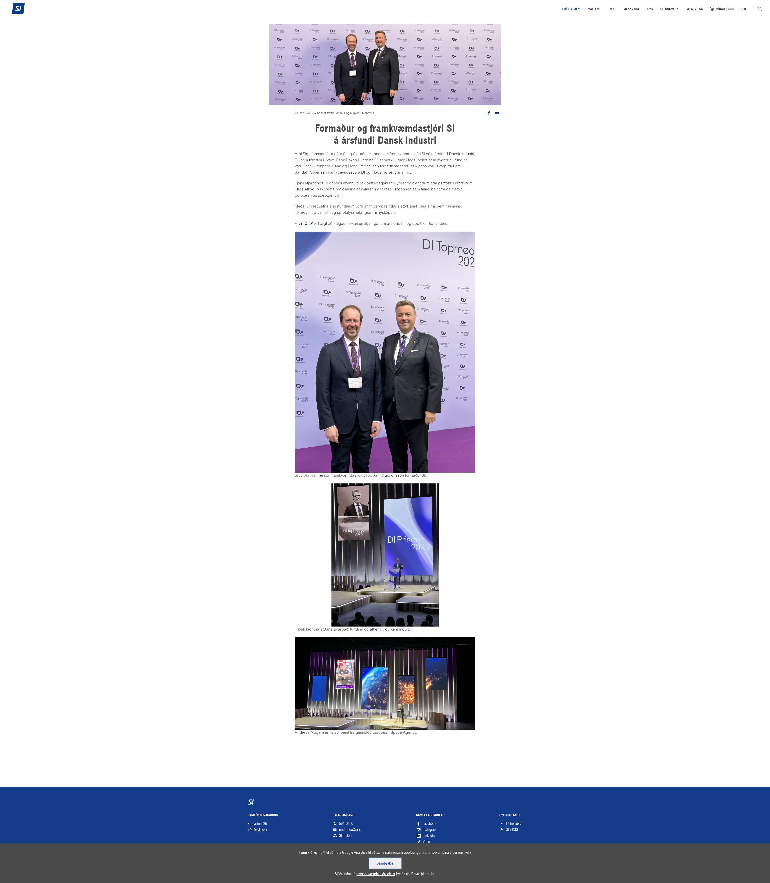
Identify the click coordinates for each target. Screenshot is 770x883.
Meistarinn (694, 9)
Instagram (430, 829)
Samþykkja (385, 864)
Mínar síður (725, 9)
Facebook (429, 823)
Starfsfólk (345, 835)
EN (744, 9)
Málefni (594, 9)
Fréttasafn (571, 9)
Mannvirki (368, 113)
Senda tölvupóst (497, 113)
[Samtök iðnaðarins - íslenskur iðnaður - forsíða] (18, 8)
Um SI (611, 9)
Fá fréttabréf (514, 823)
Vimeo (427, 841)
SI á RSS (512, 829)
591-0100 (346, 823)
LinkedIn (429, 835)
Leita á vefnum (760, 9)
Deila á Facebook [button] (489, 113)
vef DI (303, 223)
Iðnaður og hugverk (347, 113)
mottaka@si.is (350, 829)
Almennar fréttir (324, 113)
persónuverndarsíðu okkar (375, 874)
